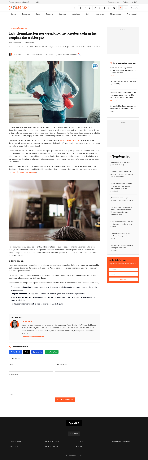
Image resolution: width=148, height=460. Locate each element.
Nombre (11, 364)
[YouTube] (99, 8)
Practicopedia (132, 14)
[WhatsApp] (109, 8)
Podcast (125, 2)
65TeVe (134, 2)
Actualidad (76, 14)
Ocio (87, 14)
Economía (49, 14)
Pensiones (26, 14)
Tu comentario (13, 374)
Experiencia (100, 14)
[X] (85, 8)
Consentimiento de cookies (119, 441)
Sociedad (62, 14)
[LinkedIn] (90, 8)
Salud (38, 14)
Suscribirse (123, 279)
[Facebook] (80, 8)
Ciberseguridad (115, 14)
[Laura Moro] (10, 54)
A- (121, 8)
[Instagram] (95, 8)
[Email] (104, 8)
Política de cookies (50, 446)
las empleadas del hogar (69, 140)
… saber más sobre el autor (33, 337)
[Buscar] (74, 8)
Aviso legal (14, 446)
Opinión (13, 14)
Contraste (134, 8)
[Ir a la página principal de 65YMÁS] (18, 8)
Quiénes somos (113, 2)
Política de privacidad (51, 441)
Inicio (10, 43)
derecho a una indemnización (24, 172)
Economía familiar (19, 28)
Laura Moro (17, 54)
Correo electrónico (61, 364)
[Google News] (114, 8)
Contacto (79, 441)
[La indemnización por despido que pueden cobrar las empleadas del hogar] (95, 66)
